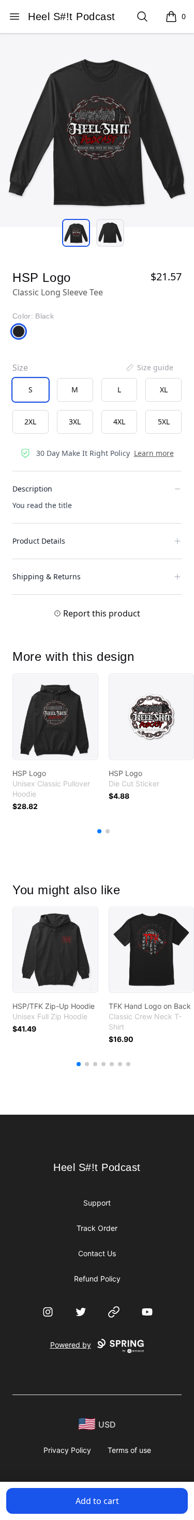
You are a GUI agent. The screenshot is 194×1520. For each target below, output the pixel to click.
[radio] (30, 390)
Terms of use (129, 1450)
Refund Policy (97, 1278)
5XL (164, 421)
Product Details (38, 541)
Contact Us (97, 1253)
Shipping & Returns (46, 576)
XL (164, 389)
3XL (75, 421)
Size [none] (20, 367)
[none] (149, 367)
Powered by (70, 1344)
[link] (55, 716)
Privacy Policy (67, 1450)
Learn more (154, 453)
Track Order (97, 1228)
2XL (30, 421)
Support (97, 1202)
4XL (119, 421)
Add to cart (97, 1501)
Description (32, 489)
